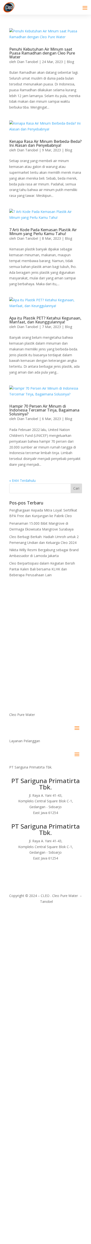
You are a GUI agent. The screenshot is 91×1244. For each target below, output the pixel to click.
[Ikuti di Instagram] (41, 872)
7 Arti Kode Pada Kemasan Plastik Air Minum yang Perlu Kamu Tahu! (43, 231)
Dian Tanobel (27, 61)
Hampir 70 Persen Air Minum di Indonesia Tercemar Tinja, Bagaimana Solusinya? (44, 410)
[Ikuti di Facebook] (31, 872)
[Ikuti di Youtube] (50, 872)
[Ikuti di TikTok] (60, 872)
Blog (70, 61)
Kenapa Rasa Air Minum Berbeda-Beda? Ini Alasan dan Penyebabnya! (45, 143)
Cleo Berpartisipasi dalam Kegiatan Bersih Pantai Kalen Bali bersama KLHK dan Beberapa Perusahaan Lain (42, 569)
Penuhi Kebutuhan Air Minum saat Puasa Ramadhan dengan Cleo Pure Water (42, 53)
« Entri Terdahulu (22, 480)
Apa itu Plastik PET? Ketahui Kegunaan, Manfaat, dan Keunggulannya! (45, 320)
